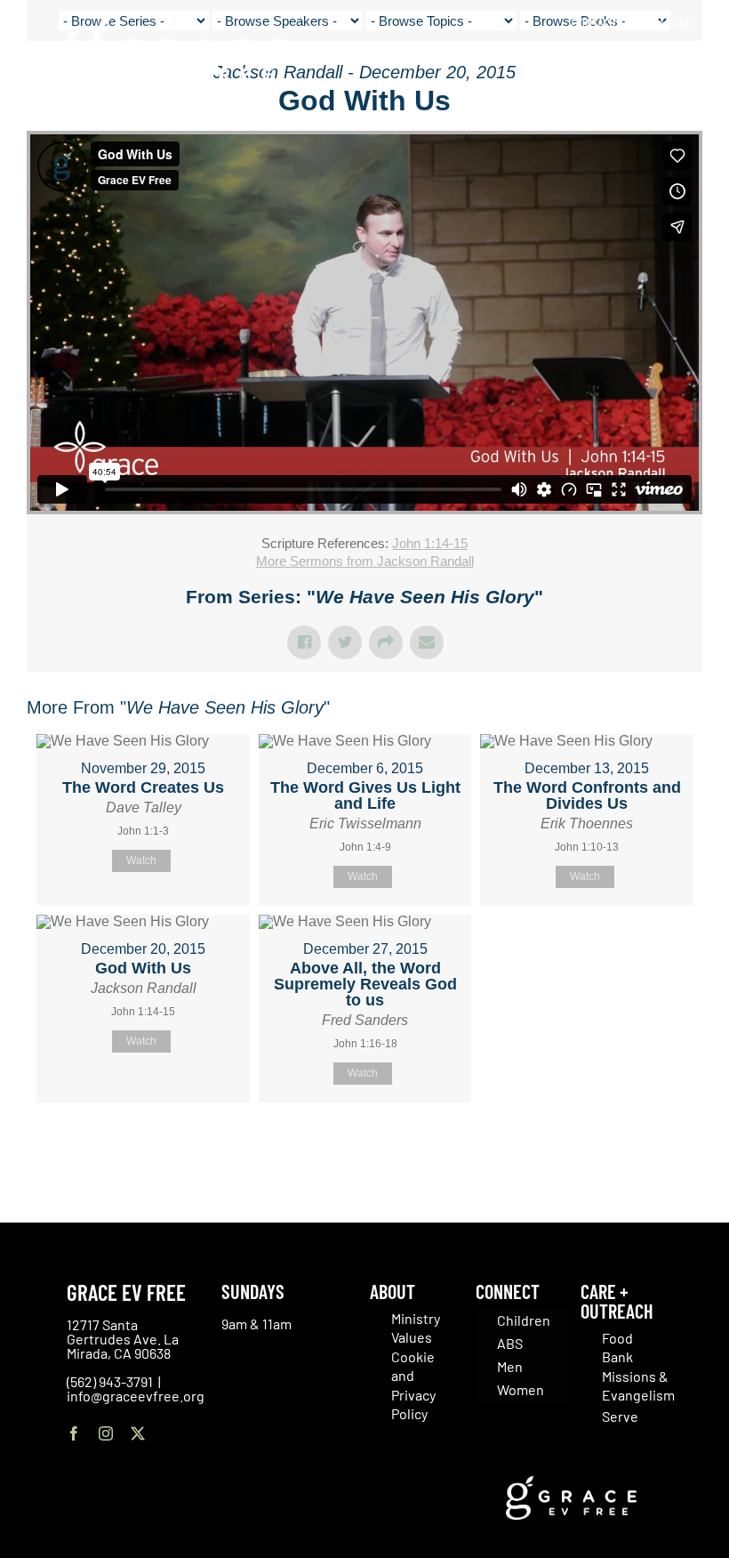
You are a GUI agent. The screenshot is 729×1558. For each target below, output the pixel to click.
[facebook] (74, 1433)
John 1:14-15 (430, 543)
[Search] (692, 61)
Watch (141, 860)
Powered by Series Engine (636, 1147)
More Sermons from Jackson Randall (365, 561)
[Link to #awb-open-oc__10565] (673, 115)
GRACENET (671, 23)
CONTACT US (602, 23)
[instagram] (106, 1433)
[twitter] (138, 1433)
